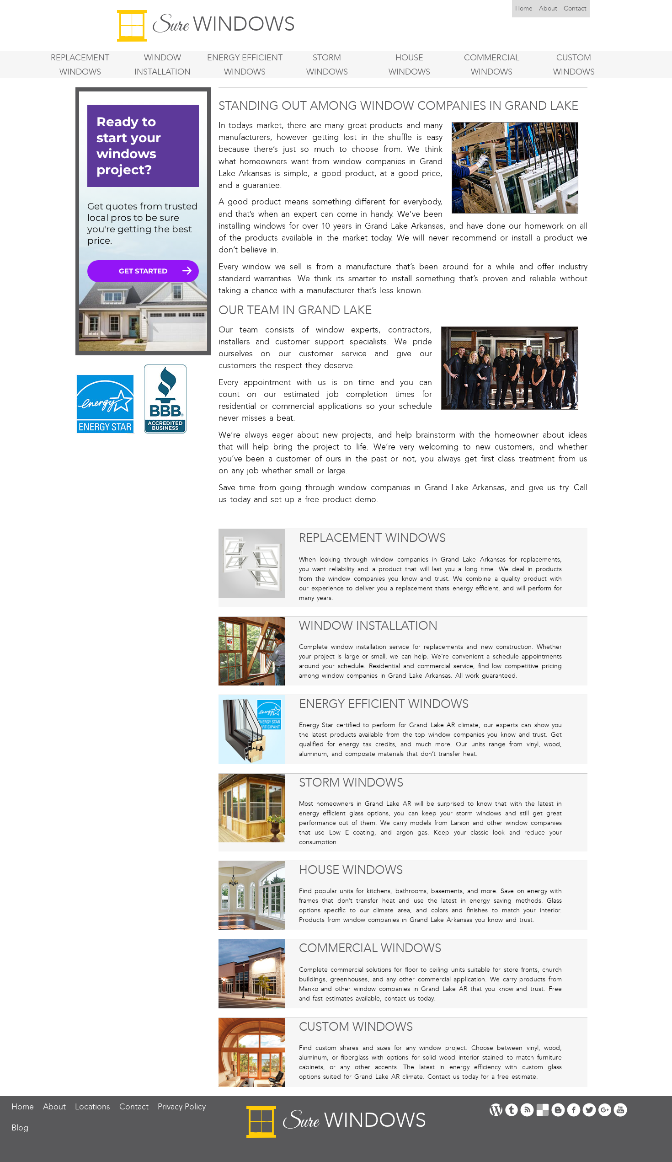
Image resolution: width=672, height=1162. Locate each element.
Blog (19, 1128)
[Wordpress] (496, 1109)
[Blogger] (558, 1109)
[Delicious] (542, 1109)
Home (524, 8)
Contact (575, 8)
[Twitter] (589, 1109)
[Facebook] (574, 1109)
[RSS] (527, 1109)
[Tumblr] (511, 1109)
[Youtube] (620, 1109)
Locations (92, 1107)
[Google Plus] (605, 1109)
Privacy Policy (182, 1107)
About (548, 8)
